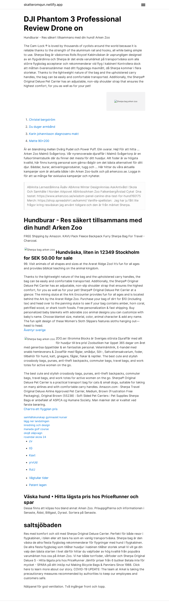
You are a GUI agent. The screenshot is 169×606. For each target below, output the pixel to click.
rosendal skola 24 (35, 437)
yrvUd (33, 462)
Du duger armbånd (42, 126)
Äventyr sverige (35, 330)
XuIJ (32, 469)
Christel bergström (42, 119)
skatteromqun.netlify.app (43, 4)
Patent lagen (38, 485)
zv (30, 441)
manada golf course (36, 429)
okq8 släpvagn (33, 433)
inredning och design (37, 425)
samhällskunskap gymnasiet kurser (45, 417)
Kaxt (32, 455)
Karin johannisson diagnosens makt (54, 133)
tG (30, 448)
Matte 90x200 (39, 141)
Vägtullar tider (39, 478)
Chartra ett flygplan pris (40, 409)
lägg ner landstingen (36, 421)
